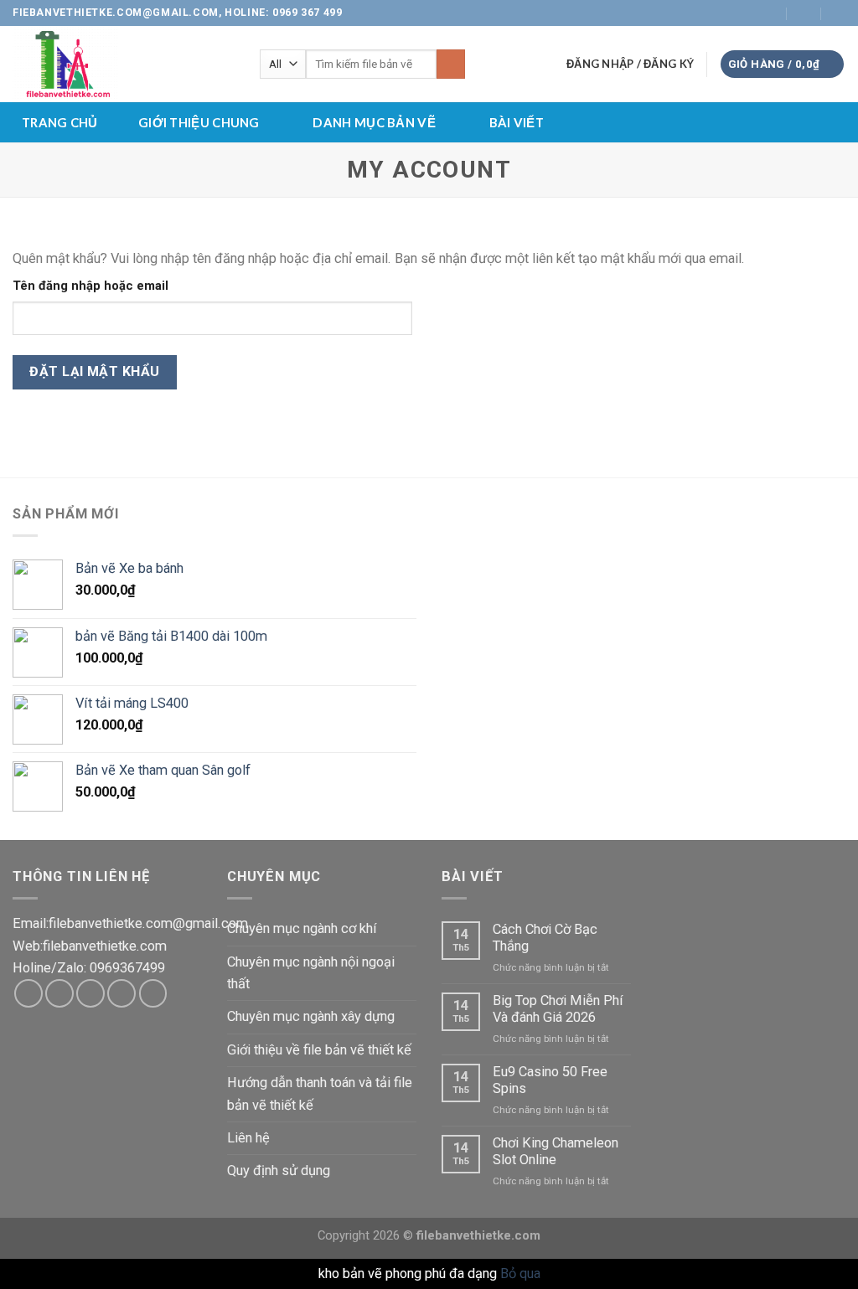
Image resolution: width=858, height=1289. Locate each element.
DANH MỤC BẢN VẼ (374, 122)
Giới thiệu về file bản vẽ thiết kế (319, 1050)
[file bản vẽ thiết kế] (124, 64)
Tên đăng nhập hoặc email (90, 285)
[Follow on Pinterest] (153, 993)
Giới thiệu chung (199, 122)
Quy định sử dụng (278, 1170)
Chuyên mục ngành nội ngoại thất (311, 973)
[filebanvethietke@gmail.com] (770, 13)
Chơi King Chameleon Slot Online (555, 1151)
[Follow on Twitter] (721, 12)
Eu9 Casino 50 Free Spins (550, 1080)
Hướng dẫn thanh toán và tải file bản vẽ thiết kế (319, 1093)
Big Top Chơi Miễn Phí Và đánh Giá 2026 (558, 1009)
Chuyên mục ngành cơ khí (302, 928)
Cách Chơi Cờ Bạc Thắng (545, 937)
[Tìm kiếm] (451, 64)
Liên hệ (248, 1138)
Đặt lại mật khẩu (94, 371)
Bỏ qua (520, 1273)
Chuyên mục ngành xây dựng (311, 1016)
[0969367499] (838, 13)
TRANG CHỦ (60, 122)
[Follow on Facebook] (689, 12)
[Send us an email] (738, 12)
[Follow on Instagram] (705, 12)
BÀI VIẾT (516, 122)
